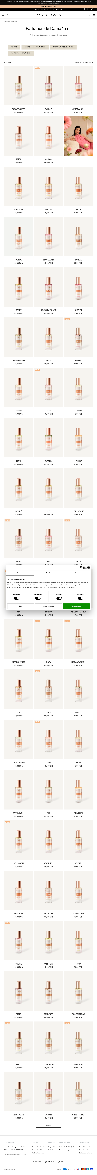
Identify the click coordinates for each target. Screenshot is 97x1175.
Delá (48, 360)
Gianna (48, 461)
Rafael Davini (18, 813)
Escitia (19, 411)
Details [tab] (48, 573)
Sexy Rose (18, 913)
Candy (19, 310)
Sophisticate (78, 913)
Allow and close (76, 606)
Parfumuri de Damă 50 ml (63, 47)
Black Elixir (48, 260)
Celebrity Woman (48, 310)
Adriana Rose (78, 109)
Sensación (48, 863)
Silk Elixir (48, 913)
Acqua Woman (18, 109)
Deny (21, 606)
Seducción (19, 863)
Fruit (18, 461)
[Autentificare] (90, 15)
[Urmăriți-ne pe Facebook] (84, 9)
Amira (18, 159)
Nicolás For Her (78, 612)
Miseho (48, 612)
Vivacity (48, 1115)
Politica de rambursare (86, 1153)
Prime (48, 763)
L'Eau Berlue (78, 511)
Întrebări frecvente (85, 1147)
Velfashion (48, 1064)
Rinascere (78, 813)
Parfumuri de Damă (38, 1147)
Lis (48, 561)
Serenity (78, 863)
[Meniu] (3, 15)
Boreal (78, 260)
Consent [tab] (20, 573)
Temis (18, 1014)
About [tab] (77, 573)
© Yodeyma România (9, 1169)
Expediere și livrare (85, 1150)
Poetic (78, 712)
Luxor (78, 561)
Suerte (19, 964)
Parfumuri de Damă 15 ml (21, 53)
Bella (78, 209)
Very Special (18, 1115)
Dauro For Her (18, 360)
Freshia (78, 411)
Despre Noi (51, 1147)
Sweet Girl (48, 964)
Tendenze (48, 1014)
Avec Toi (48, 209)
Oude (48, 712)
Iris (48, 511)
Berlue (19, 260)
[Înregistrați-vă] (25, 1154)
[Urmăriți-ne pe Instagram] (88, 9)
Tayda (78, 964)
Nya (18, 712)
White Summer (78, 1115)
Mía (18, 612)
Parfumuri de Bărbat (38, 1150)
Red (48, 813)
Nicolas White (18, 662)
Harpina (78, 461)
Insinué (18, 511)
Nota (48, 662)
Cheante (78, 310)
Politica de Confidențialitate (67, 1147)
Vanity (19, 1064)
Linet (18, 561)
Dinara (78, 360)
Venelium (78, 1064)
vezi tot (14, 47)
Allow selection (48, 606)
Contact (50, 1150)
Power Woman (18, 763)
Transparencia (78, 1014)
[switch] (38, 598)
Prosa (78, 763)
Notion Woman (78, 662)
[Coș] (94, 15)
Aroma (48, 159)
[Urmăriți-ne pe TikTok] (92, 9)
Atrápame (18, 209)
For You (48, 411)
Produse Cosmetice (38, 1153)
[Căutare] (7, 15)
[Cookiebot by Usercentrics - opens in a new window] (81, 567)
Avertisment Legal (64, 1150)
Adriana (48, 109)
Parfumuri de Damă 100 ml (35, 47)
